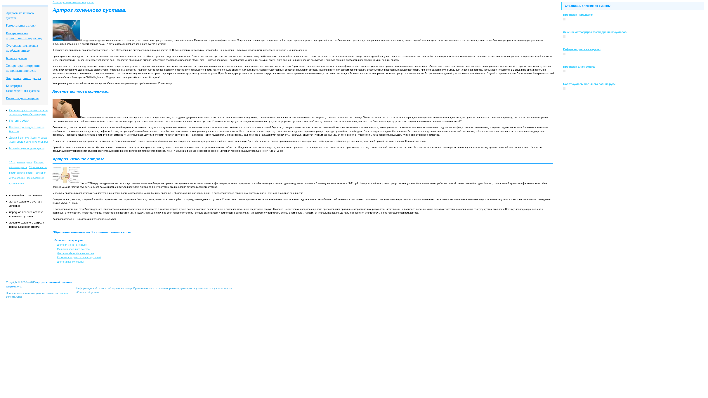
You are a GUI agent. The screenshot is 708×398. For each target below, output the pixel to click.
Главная (57, 2)
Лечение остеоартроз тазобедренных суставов (595, 32)
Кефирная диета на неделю (582, 49)
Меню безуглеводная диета (26, 148)
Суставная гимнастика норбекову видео (22, 48)
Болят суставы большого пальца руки (589, 83)
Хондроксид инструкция (23, 78)
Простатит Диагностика (579, 66)
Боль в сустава (16, 58)
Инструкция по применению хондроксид (24, 35)
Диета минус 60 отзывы (70, 261)
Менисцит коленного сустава (73, 249)
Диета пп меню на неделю (72, 244)
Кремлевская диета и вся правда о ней (79, 257)
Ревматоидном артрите (22, 98)
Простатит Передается (578, 14)
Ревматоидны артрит (21, 25)
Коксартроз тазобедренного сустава (23, 88)
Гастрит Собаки (19, 120)
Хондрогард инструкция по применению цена (23, 68)
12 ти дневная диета (20, 162)
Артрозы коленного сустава (20, 15)
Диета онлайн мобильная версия (75, 253)
